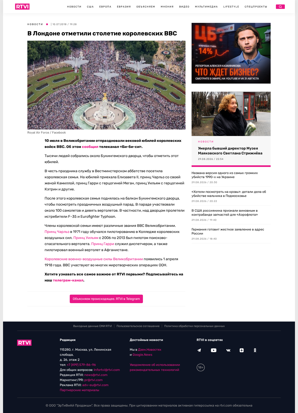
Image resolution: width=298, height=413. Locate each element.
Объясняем (145, 6)
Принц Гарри (102, 244)
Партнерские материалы (79, 390)
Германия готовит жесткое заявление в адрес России (228, 231)
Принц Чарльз (57, 231)
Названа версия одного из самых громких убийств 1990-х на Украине (225, 175)
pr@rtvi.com (93, 380)
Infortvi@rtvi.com (107, 370)
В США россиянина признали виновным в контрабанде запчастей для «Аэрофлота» (225, 213)
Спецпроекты (256, 6)
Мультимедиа (206, 6)
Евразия (124, 6)
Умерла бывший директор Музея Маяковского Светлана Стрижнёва (230, 150)
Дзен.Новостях (149, 349)
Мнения (167, 6)
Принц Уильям (85, 238)
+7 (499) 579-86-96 (81, 365)
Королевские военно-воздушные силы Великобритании (94, 259)
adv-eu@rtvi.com (95, 385)
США (90, 6)
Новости (74, 6)
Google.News (142, 355)
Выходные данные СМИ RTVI (92, 326)
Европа (105, 6)
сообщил (90, 146)
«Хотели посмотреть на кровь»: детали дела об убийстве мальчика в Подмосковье (229, 194)
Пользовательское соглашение (138, 326)
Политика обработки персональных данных (194, 326)
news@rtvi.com (95, 375)
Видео (184, 6)
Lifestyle (231, 6)
